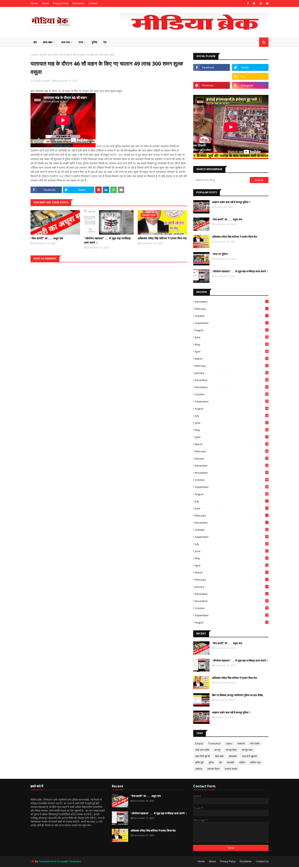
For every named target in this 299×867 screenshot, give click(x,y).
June (231, 337)
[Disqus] (109, 313)
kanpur (199, 743)
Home (34, 3)
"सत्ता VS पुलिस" (220, 254)
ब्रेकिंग (242, 762)
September (231, 323)
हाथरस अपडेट (231, 768)
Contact (93, 3)
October (231, 316)
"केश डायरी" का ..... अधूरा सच (47, 238)
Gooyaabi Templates (69, 861)
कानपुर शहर (247, 750)
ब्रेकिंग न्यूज (255, 762)
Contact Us (262, 861)
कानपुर (217, 750)
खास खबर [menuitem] (47, 42)
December (231, 301)
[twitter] (254, 3)
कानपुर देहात (231, 750)
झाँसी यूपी (199, 762)
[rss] (250, 76)
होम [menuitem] (35, 42)
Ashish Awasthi (41, 80)
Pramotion (214, 743)
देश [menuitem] (104, 42)
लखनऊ (198, 768)
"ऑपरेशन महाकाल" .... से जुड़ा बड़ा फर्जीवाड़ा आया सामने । (107, 240)
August (231, 330)
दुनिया (211, 762)
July (231, 416)
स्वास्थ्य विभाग (213, 768)
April (231, 351)
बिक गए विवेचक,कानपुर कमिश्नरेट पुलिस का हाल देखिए (237, 695)
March (231, 358)
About (45, 3)
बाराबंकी (230, 762)
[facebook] (248, 3)
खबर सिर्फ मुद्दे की (202, 756)
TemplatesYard (47, 861)
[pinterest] (266, 3)
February (231, 309)
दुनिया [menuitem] (94, 42)
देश (220, 762)
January (231, 373)
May (231, 344)
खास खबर (219, 756)
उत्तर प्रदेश (255, 743)
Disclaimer (78, 3)
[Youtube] (211, 76)
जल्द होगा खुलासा (249, 756)
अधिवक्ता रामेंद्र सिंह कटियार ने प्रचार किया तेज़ (162, 238)
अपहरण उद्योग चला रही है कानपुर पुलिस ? (231, 202)
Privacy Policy (60, 3)
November (231, 387)
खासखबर (233, 756)
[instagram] (261, 3)
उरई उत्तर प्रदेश (202, 750)
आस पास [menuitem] (65, 42)
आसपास (241, 743)
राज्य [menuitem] (81, 42)
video (229, 743)
